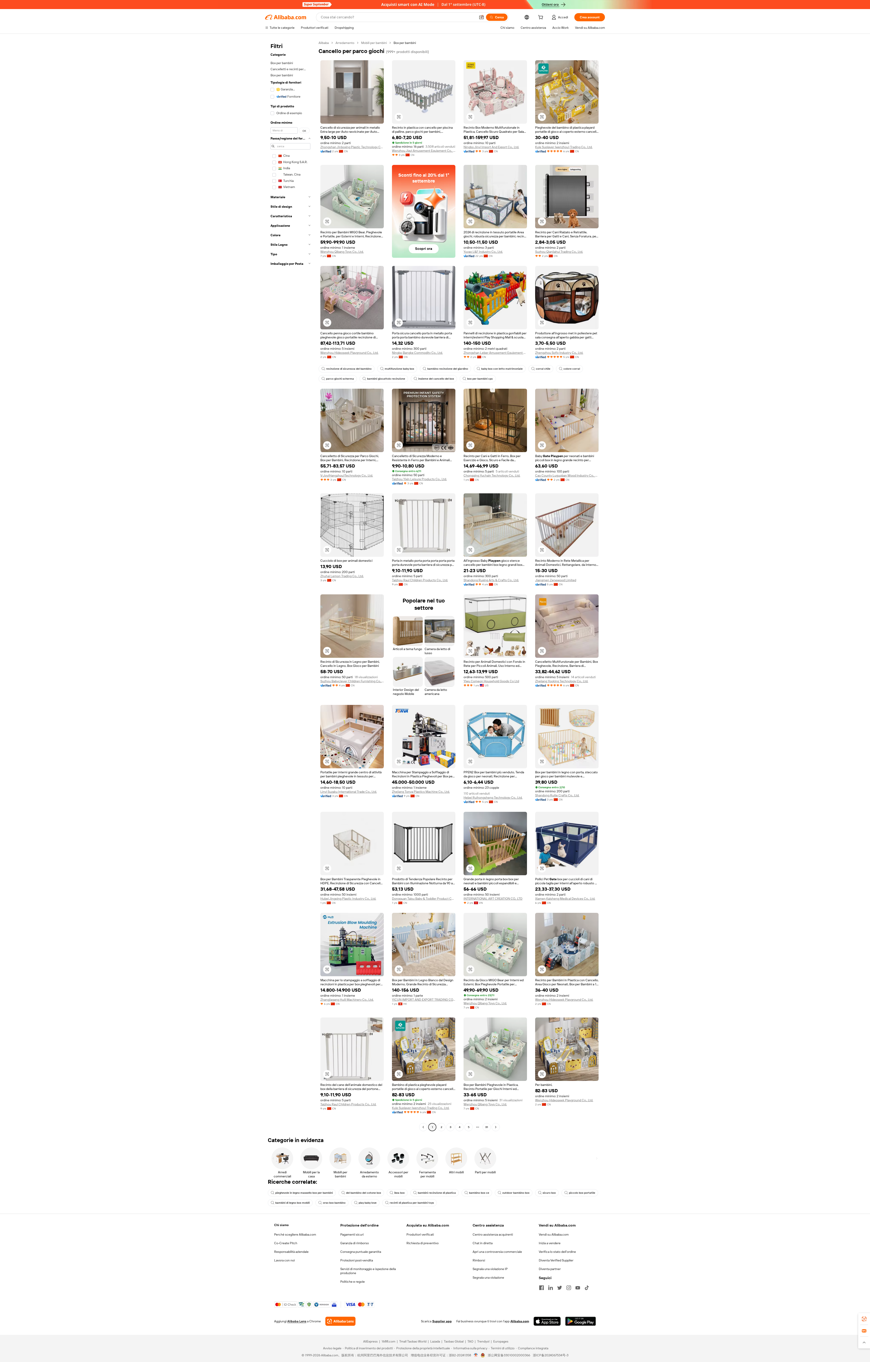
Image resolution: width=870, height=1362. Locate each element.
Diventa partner (550, 1269)
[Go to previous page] (423, 1127)
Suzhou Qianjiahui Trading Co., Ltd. (559, 251)
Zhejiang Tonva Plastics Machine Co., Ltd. (421, 791)
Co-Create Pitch (285, 1243)
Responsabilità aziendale (291, 1252)
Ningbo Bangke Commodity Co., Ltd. (417, 352)
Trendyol (483, 1341)
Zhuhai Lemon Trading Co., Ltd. (342, 576)
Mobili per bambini (374, 43)
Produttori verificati (420, 1234)
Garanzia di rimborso (354, 1243)
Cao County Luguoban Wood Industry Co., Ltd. (567, 475)
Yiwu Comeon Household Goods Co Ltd (491, 681)
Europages (500, 1341)
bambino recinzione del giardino (447, 368)
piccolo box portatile (582, 1192)
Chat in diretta (483, 1243)
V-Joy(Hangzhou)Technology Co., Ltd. (346, 475)
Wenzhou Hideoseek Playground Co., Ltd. (349, 352)
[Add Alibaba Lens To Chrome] (340, 1321)
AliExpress (370, 1341)
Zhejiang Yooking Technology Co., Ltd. (561, 681)
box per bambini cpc (480, 378)
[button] (481, 17)
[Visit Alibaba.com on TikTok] (587, 1287)
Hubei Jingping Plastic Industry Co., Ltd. (348, 898)
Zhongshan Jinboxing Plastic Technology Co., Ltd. (352, 147)
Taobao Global (454, 1341)
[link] (864, 1319)
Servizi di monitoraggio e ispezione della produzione (368, 1271)
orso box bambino (334, 1202)
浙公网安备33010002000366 (509, 1355)
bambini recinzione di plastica (437, 1192)
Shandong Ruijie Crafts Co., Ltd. (557, 795)
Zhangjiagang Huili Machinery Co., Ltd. (347, 999)
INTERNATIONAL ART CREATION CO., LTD (493, 898)
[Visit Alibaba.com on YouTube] (577, 1287)
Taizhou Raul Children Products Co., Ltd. (420, 580)
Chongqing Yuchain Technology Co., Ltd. (492, 475)
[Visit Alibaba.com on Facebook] (541, 1287)
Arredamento (345, 43)
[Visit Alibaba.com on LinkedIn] (550, 1287)
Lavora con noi (284, 1260)
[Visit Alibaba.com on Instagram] (568, 1287)
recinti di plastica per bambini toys (412, 1202)
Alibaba (324, 43)
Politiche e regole (352, 1281)
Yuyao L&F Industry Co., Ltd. (483, 251)
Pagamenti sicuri (352, 1234)
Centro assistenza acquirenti (493, 1234)
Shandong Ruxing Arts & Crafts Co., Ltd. (491, 580)
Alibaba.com (519, 1321)
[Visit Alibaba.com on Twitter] (559, 1287)
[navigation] (290, 585)
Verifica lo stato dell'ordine (557, 1252)
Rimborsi (479, 1260)
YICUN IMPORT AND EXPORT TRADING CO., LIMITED (423, 999)
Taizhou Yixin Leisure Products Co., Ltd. (419, 479)
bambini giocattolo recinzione (386, 378)
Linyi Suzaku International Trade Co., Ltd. (348, 791)
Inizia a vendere (550, 1243)
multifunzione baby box (399, 368)
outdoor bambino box (515, 1192)
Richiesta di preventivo (422, 1243)
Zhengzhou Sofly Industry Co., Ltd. (559, 352)
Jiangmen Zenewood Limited (555, 580)
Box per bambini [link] (405, 43)
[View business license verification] (476, 1355)
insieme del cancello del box (436, 378)
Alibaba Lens (296, 1321)
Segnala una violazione (488, 1277)
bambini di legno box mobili (292, 1202)
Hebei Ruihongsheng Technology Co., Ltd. (493, 797)
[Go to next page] (496, 1127)
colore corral (571, 368)
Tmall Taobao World (412, 1341)
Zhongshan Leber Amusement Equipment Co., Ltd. (495, 352)
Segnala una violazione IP (490, 1269)
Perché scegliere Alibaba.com (295, 1234)
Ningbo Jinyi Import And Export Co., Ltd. (491, 147)
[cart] (541, 18)
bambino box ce (479, 1192)
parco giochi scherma (340, 378)
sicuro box (549, 1192)
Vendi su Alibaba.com (554, 1234)
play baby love (368, 1202)
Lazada (435, 1341)
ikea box (399, 1192)
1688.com (388, 1341)
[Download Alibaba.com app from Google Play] (580, 1321)
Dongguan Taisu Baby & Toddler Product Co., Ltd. (423, 898)
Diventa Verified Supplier (556, 1260)
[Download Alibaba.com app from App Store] (547, 1321)
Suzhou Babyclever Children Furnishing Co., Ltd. (352, 681)
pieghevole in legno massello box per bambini (304, 1192)
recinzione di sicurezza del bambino (349, 368)
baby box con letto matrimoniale (502, 368)
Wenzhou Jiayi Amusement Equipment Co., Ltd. (423, 150)
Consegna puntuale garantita (360, 1252)
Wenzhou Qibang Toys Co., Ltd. (342, 251)
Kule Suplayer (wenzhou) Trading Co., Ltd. (563, 147)
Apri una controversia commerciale (497, 1252)
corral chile (543, 368)
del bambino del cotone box (363, 1192)
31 (486, 1127)
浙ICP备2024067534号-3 (550, 1355)
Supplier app (442, 1321)
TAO (470, 1341)
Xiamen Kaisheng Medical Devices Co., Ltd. (565, 898)
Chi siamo (281, 1225)
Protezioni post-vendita (356, 1260)
